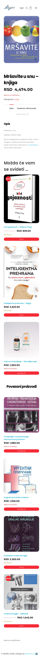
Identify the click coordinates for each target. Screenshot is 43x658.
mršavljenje (33, 145)
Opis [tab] (11, 108)
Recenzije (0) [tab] (23, 114)
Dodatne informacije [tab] (26, 108)
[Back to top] (39, 647)
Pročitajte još (21, 373)
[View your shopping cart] (31, 8)
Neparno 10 (30, 654)
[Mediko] (9, 7)
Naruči (21, 239)
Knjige (16, 99)
